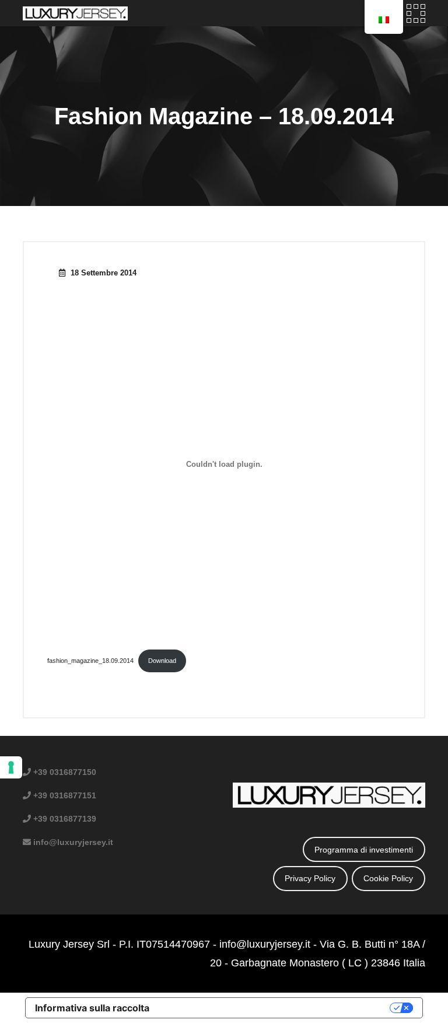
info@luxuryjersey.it (264, 944)
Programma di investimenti (363, 849)
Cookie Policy (388, 878)
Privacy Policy (310, 878)
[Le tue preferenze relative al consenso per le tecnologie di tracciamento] (11, 767)
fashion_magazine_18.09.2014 (90, 660)
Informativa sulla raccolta (92, 1008)
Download (162, 660)
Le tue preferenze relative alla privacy (275, 1008)
